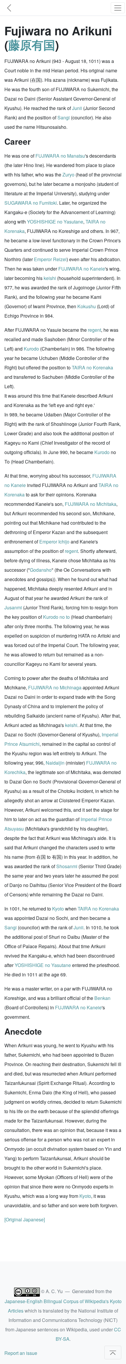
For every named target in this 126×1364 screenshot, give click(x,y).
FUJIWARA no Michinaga (54, 687)
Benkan (102, 998)
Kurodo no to (56, 616)
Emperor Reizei (50, 259)
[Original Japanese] (24, 1219)
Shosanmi (66, 866)
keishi (50, 278)
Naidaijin (55, 762)
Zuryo (68, 174)
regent (94, 329)
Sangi (63, 117)
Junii (77, 108)
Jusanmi (13, 607)
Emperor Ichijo (54, 541)
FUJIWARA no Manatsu (60, 155)
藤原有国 (31, 44)
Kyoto (58, 908)
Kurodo (31, 348)
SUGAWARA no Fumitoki (30, 202)
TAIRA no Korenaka (92, 367)
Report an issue (20, 1353)
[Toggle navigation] (118, 7)
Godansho (41, 569)
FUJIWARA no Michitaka (90, 504)
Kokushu (86, 306)
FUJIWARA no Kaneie (81, 268)
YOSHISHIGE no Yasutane (55, 221)
